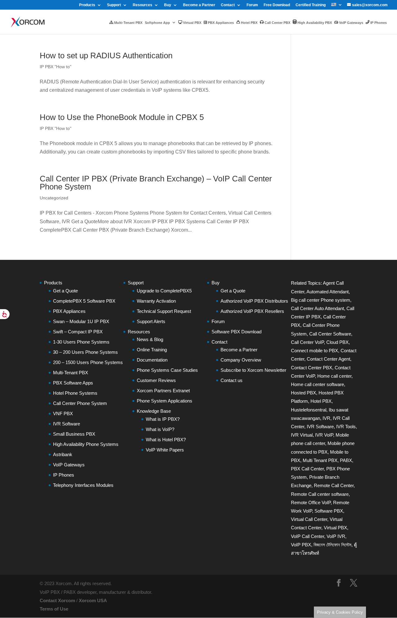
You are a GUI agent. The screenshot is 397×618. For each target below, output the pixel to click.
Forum (252, 5)
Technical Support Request (164, 311)
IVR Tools (346, 426)
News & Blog (150, 339)
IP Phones (378, 22)
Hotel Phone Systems (75, 393)
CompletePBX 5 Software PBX (84, 301)
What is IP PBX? (163, 419)
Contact (228, 5)
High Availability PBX (314, 22)
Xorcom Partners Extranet (163, 390)
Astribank (62, 454)
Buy (167, 5)
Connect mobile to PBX (314, 350)
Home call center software (317, 384)
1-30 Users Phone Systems (81, 342)
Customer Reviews (156, 380)
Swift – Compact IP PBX (78, 331)
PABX (346, 460)
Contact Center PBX (311, 367)
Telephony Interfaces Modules (83, 485)
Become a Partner (199, 5)
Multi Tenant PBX (320, 460)
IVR (326, 418)
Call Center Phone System (80, 403)
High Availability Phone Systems (85, 444)
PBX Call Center (307, 468)
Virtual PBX (191, 22)
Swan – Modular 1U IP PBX (81, 321)
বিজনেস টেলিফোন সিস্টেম (332, 544)
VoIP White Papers (165, 449)
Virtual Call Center (309, 519)
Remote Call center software (320, 494)
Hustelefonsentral (308, 409)
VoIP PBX (301, 544)
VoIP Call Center (307, 536)
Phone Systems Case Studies (167, 370)
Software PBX (328, 511)
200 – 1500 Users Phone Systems (88, 362)
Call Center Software (330, 333)
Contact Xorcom (57, 600)
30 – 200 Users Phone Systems (85, 352)
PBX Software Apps (73, 382)
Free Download (277, 5)
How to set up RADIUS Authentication (106, 55)
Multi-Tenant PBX (127, 22)
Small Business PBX (74, 434)
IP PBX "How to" (55, 66)
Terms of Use (54, 608)
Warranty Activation (156, 301)
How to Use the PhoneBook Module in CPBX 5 (122, 117)
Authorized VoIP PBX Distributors (254, 301)
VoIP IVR (336, 536)
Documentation (152, 359)
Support (114, 5)
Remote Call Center (334, 485)
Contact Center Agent (328, 359)
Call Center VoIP (307, 342)
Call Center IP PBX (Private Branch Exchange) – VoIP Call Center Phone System (156, 182)
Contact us (232, 380)
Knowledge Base (154, 411)
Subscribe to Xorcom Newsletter (253, 370)
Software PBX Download (236, 331)
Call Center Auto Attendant (317, 308)
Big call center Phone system (320, 300)
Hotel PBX (248, 22)
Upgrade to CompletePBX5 (164, 290)
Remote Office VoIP (311, 502)
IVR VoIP (324, 435)
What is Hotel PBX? (166, 439)
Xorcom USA (93, 600)
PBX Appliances (220, 22)
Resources (142, 5)
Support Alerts (151, 321)
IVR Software (66, 423)
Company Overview (241, 359)
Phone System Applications (164, 400)
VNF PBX (63, 413)
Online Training (152, 349)
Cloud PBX (337, 342)
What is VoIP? (160, 429)
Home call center (334, 376)
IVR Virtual (302, 435)
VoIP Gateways (350, 22)
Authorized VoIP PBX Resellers (252, 311)
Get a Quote (65, 290)
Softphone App (157, 22)
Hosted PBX (303, 392)
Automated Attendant (327, 291)
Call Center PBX (277, 22)
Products (87, 5)
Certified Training (311, 5)
